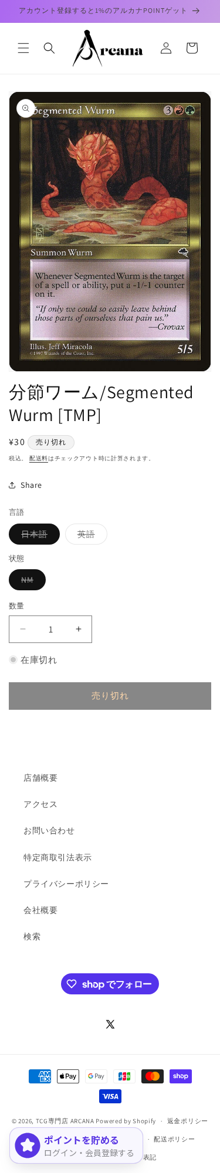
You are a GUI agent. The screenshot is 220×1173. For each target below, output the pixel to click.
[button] (23, 48)
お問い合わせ (49, 830)
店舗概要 (40, 777)
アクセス (40, 804)
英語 (90, 536)
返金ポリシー (187, 1121)
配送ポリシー (174, 1139)
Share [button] (31, 485)
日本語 (38, 536)
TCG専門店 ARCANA (65, 1121)
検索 (31, 936)
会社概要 (40, 910)
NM (31, 582)
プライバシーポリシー (66, 883)
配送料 (38, 458)
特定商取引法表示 (57, 857)
